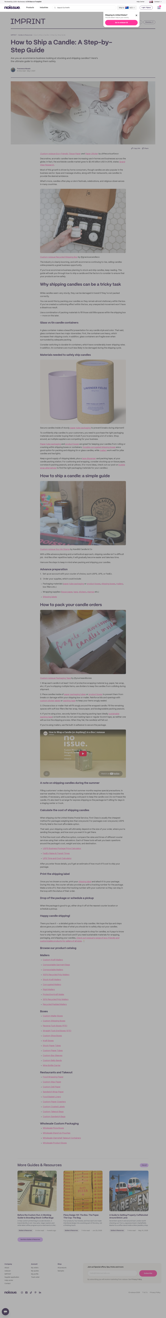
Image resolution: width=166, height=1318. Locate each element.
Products (30, 7)
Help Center (140, 1)
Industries (44, 7)
